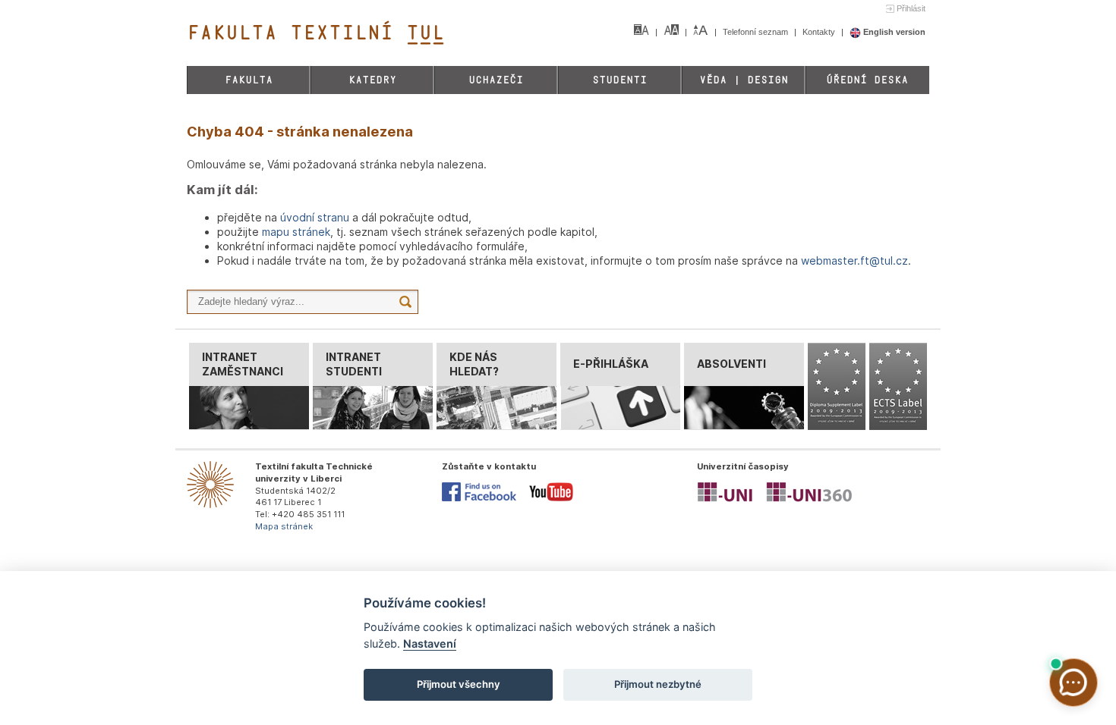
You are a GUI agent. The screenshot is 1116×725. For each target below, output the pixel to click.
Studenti (619, 80)
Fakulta (249, 80)
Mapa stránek (284, 526)
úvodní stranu (314, 217)
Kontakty (819, 31)
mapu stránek (296, 231)
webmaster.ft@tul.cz (854, 260)
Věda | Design (743, 80)
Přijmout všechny (458, 684)
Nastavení (429, 643)
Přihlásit (911, 8)
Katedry (372, 80)
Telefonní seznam (756, 31)
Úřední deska (867, 80)
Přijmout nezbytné (657, 684)
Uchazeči (495, 80)
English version (893, 31)
